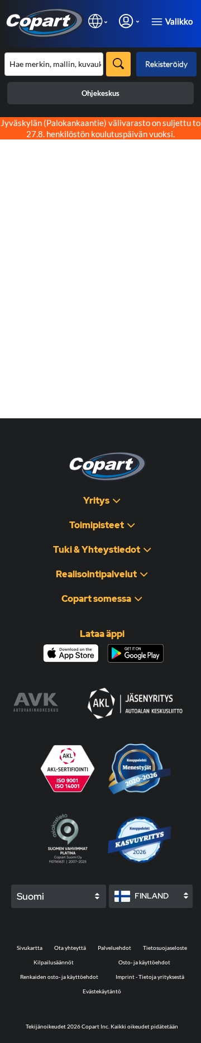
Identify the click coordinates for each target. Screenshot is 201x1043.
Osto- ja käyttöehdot (144, 962)
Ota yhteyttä (70, 947)
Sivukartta (29, 947)
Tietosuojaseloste (165, 947)
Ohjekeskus (100, 93)
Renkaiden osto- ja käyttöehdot (59, 976)
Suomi (30, 896)
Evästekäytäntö (102, 991)
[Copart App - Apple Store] (71, 653)
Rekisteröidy (166, 64)
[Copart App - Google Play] (135, 653)
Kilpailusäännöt (54, 962)
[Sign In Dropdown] (129, 21)
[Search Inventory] (118, 64)
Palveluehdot (114, 947)
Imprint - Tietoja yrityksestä (150, 976)
